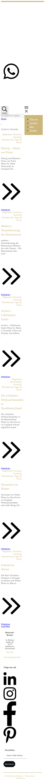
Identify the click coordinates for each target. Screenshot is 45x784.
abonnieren (9, 764)
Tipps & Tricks (18, 141)
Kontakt (9, 652)
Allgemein (7, 134)
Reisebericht (7, 139)
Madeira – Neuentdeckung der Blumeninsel (11, 230)
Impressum (20, 778)
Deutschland (15, 382)
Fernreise (17, 134)
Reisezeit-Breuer (16, 776)
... (15, 169)
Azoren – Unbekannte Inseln (8, 315)
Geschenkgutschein (12, 657)
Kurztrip (17, 137)
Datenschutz (30, 776)
